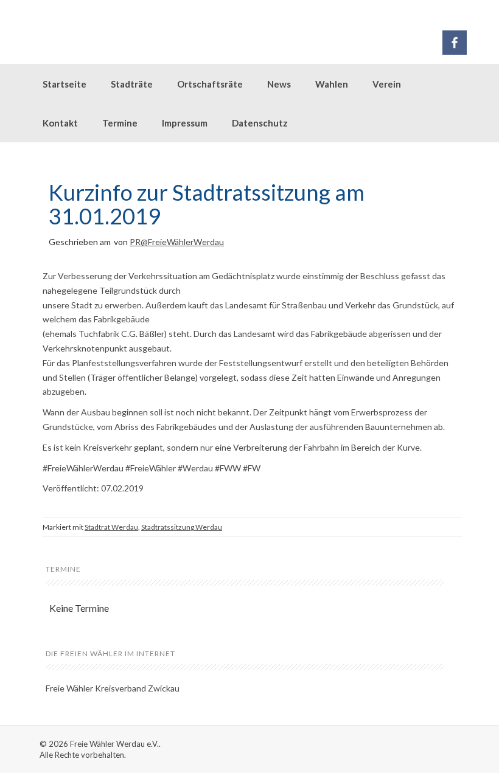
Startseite (64, 83)
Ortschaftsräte (210, 83)
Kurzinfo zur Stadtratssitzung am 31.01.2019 (207, 204)
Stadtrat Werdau (111, 527)
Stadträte (132, 83)
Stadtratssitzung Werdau (181, 527)
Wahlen (331, 83)
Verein (386, 83)
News (279, 83)
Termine (120, 122)
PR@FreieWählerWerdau (177, 242)
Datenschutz (260, 122)
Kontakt (60, 122)
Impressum (185, 122)
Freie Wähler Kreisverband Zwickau (113, 688)
